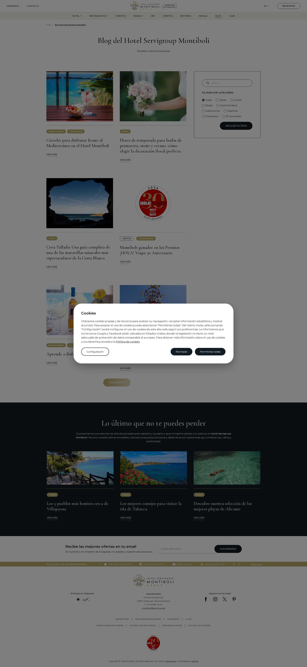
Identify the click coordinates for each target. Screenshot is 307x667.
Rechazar (181, 351)
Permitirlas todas (210, 351)
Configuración (95, 351)
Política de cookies (128, 341)
